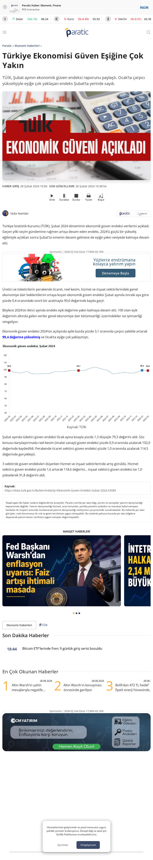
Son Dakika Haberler (25, 635)
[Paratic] (76, 33)
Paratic (7, 46)
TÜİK (43, 624)
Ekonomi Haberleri (27, 46)
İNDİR (144, 8)
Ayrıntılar (62, 845)
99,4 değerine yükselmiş (21, 337)
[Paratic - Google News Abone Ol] (134, 214)
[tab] (74, 613)
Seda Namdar (19, 213)
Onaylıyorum (88, 844)
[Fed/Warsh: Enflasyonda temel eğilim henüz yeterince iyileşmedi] (61, 570)
